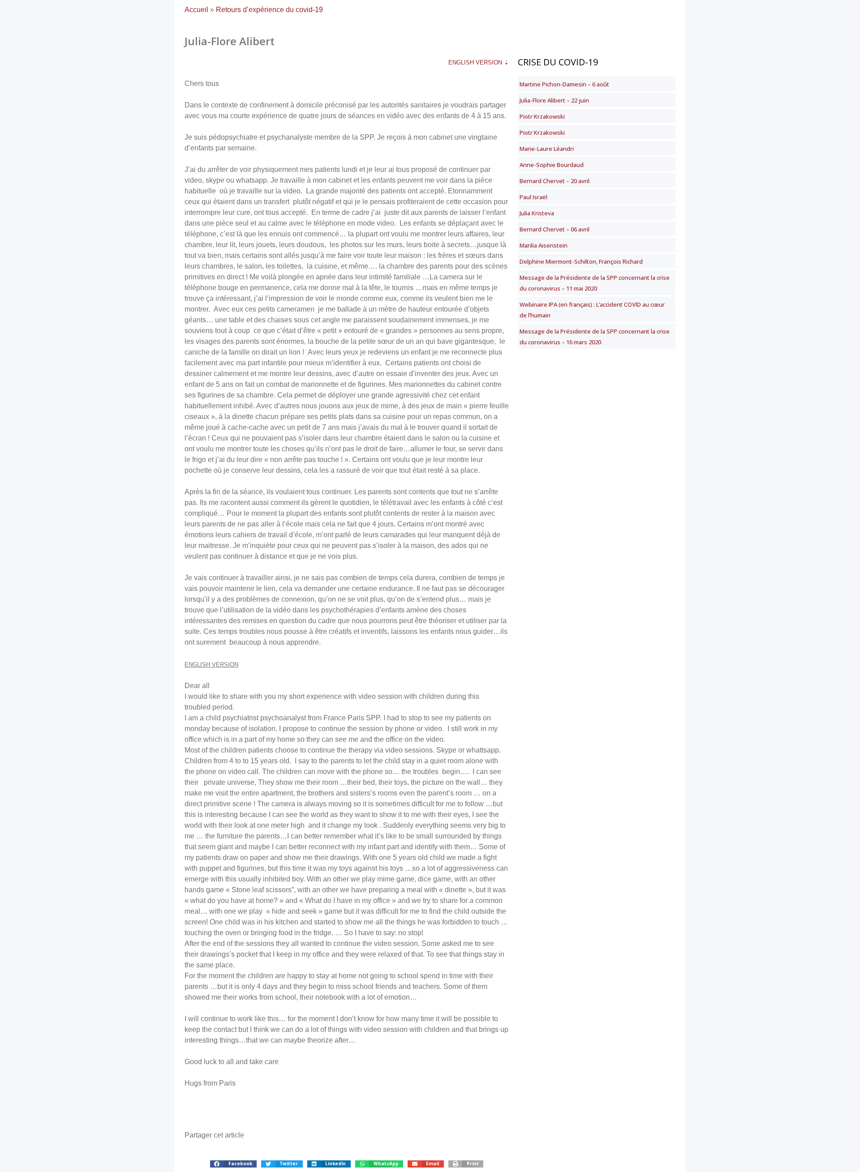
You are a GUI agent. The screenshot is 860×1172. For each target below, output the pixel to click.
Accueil (196, 9)
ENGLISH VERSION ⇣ (478, 62)
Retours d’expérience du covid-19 (269, 9)
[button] (233, 1164)
